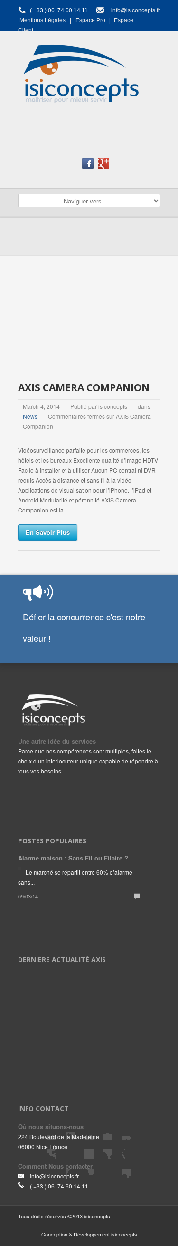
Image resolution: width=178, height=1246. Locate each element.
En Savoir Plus (48, 532)
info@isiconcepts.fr (135, 10)
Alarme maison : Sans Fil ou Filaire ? (73, 857)
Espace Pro (90, 20)
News (30, 416)
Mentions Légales (42, 20)
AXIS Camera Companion (84, 387)
